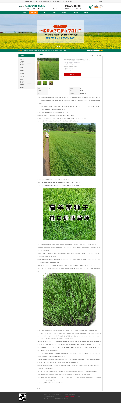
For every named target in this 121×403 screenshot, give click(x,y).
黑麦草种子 (23, 85)
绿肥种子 (22, 79)
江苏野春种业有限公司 (69, 396)
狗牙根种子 (23, 64)
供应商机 (33, 12)
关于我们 (64, 12)
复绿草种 (22, 73)
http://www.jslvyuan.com (42, 388)
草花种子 (22, 67)
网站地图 (66, 398)
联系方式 (86, 12)
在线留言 (72, 74)
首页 (95, 55)
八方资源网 (52, 398)
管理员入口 (61, 398)
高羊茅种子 (23, 87)
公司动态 (75, 12)
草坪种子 (22, 62)
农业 (70, 64)
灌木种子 (22, 82)
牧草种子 (22, 70)
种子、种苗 (73, 64)
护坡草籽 (22, 59)
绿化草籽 (22, 76)
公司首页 (24, 12)
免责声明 (57, 398)
